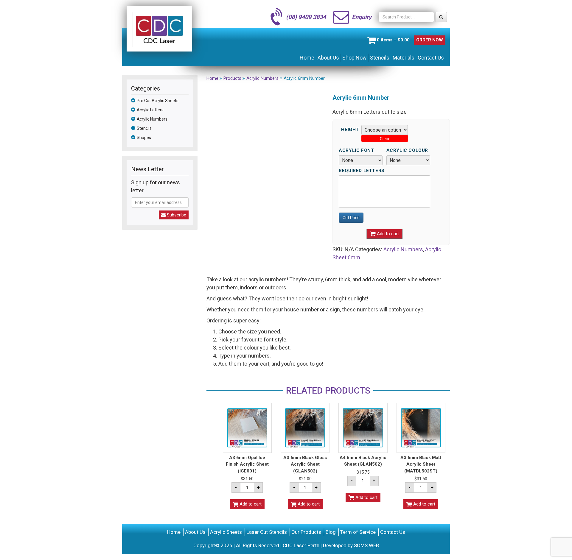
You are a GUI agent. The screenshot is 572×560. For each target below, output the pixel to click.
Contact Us (431, 57)
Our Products (306, 532)
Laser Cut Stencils (266, 532)
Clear (385, 138)
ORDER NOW (429, 40)
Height (350, 129)
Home (307, 57)
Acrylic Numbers (152, 119)
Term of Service (358, 532)
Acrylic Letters (150, 109)
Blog (331, 532)
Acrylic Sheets (226, 532)
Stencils (379, 57)
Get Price (351, 217)
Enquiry (362, 17)
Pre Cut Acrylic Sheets (157, 100)
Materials (403, 57)
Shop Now (354, 57)
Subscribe (176, 215)
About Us (328, 57)
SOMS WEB (366, 545)
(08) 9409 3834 (306, 17)
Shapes (144, 137)
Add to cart (387, 233)
